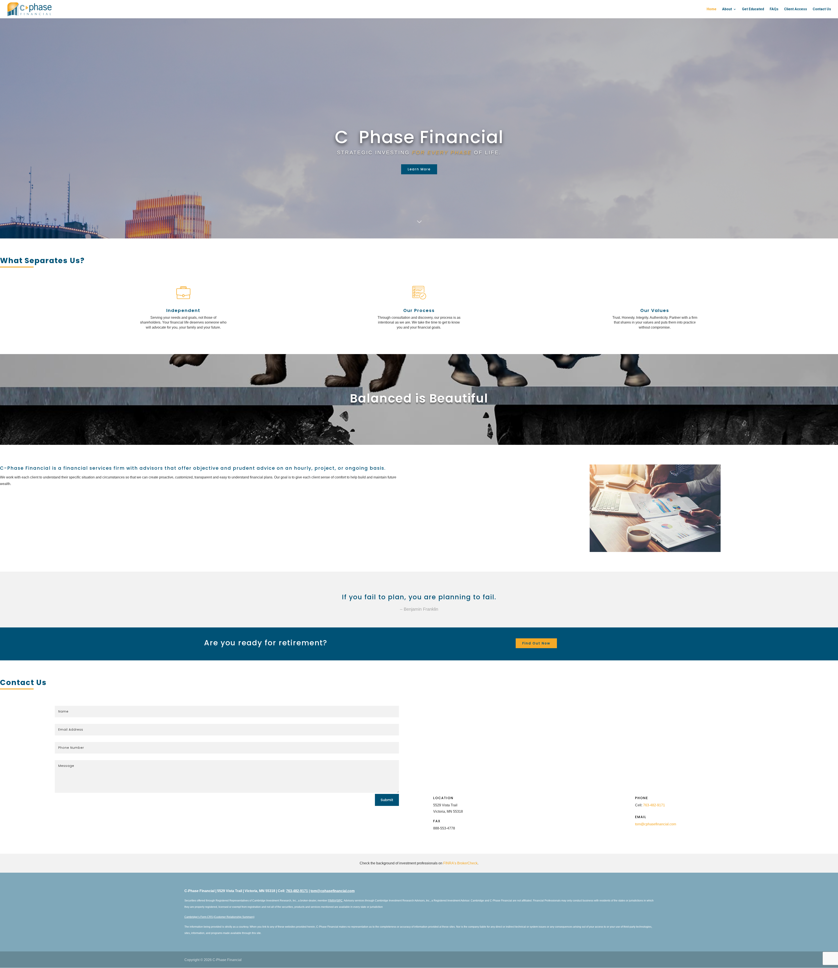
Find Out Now (536, 643)
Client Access (795, 9)
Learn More (419, 169)
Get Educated (753, 9)
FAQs (774, 9)
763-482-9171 (654, 805)
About (727, 9)
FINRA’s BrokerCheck (460, 863)
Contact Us (822, 9)
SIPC (340, 900)
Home (711, 9)
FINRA (332, 900)
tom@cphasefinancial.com (655, 824)
